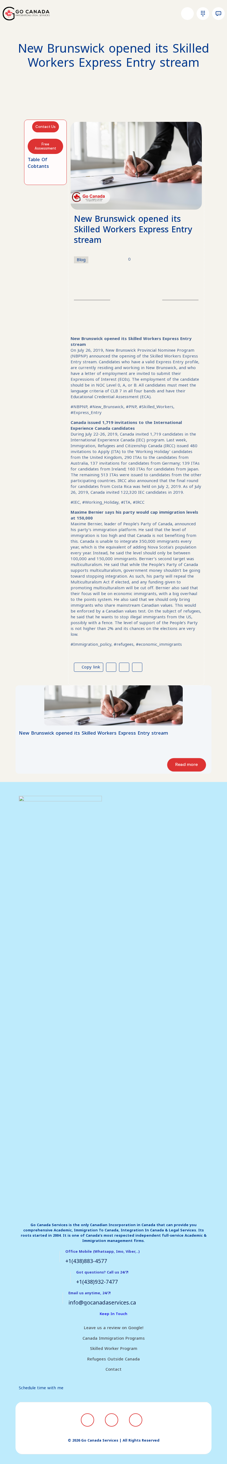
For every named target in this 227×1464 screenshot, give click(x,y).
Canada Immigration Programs (113, 1338)
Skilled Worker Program (113, 1348)
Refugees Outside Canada (113, 1359)
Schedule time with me (41, 1388)
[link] (113, 705)
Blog (81, 259)
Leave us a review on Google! (113, 1328)
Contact (113, 1369)
